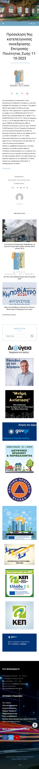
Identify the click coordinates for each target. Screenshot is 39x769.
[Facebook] (5, 737)
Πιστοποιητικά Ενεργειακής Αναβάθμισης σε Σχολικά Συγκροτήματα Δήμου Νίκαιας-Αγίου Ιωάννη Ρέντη (19, 246)
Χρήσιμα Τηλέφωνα (9, 711)
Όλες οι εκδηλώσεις (9, 716)
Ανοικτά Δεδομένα (9, 708)
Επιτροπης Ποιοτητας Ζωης (20, 63)
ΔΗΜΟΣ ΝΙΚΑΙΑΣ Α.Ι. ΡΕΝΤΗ (19, 759)
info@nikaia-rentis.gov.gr (19, 684)
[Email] (27, 93)
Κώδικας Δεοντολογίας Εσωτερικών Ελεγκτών (19, 719)
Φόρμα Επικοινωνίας (9, 714)
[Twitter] (11, 737)
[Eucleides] (35, 725)
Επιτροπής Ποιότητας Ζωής (19, 180)
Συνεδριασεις (19, 183)
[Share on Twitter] (17, 93)
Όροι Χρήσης (6, 703)
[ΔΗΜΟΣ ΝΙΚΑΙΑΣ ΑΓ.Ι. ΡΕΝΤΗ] (19, 11)
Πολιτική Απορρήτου (9, 705)
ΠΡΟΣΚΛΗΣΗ (6, 168)
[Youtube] (17, 737)
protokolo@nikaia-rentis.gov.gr (13, 688)
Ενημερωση (19, 176)
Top (20, 765)
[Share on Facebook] (12, 93)
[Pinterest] (22, 93)
